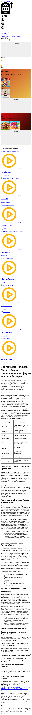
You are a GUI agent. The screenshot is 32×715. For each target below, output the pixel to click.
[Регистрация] (16, 56)
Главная (3, 36)
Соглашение (10, 687)
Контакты (4, 687)
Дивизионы (19, 36)
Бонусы (13, 36)
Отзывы (16, 687)
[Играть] (16, 112)
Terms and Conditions (14, 689)
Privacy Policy (23, 687)
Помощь (8, 36)
